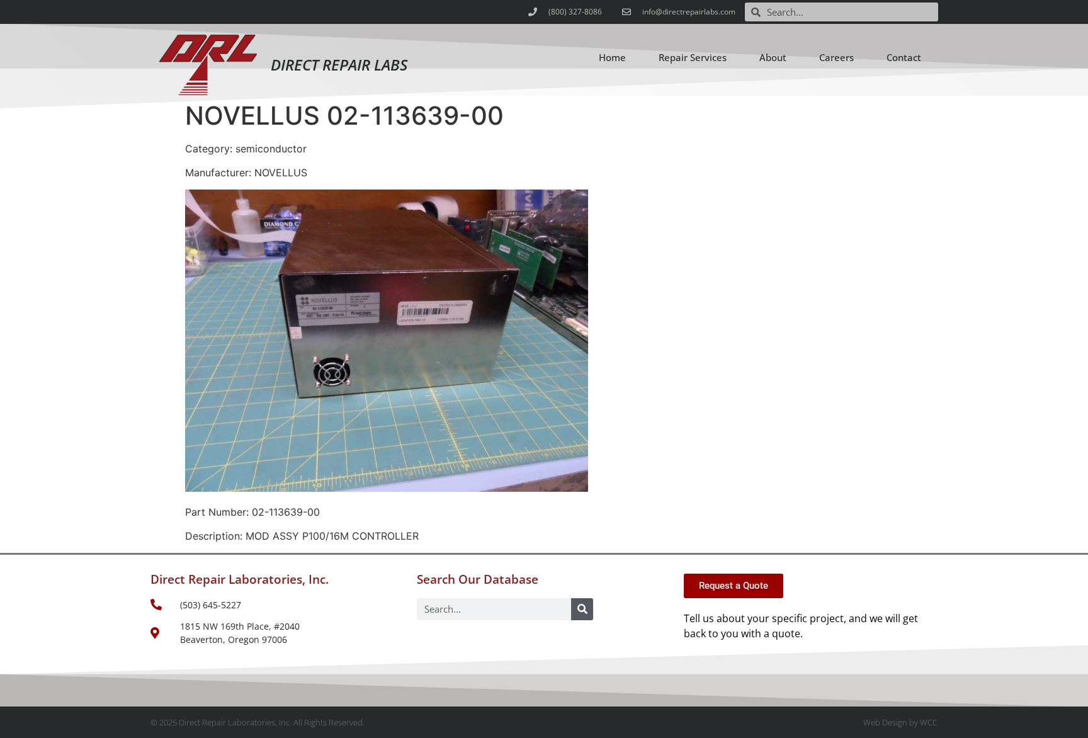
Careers (836, 57)
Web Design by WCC (900, 722)
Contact (904, 57)
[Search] (582, 609)
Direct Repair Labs (339, 64)
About (772, 57)
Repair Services (693, 57)
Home (612, 57)
